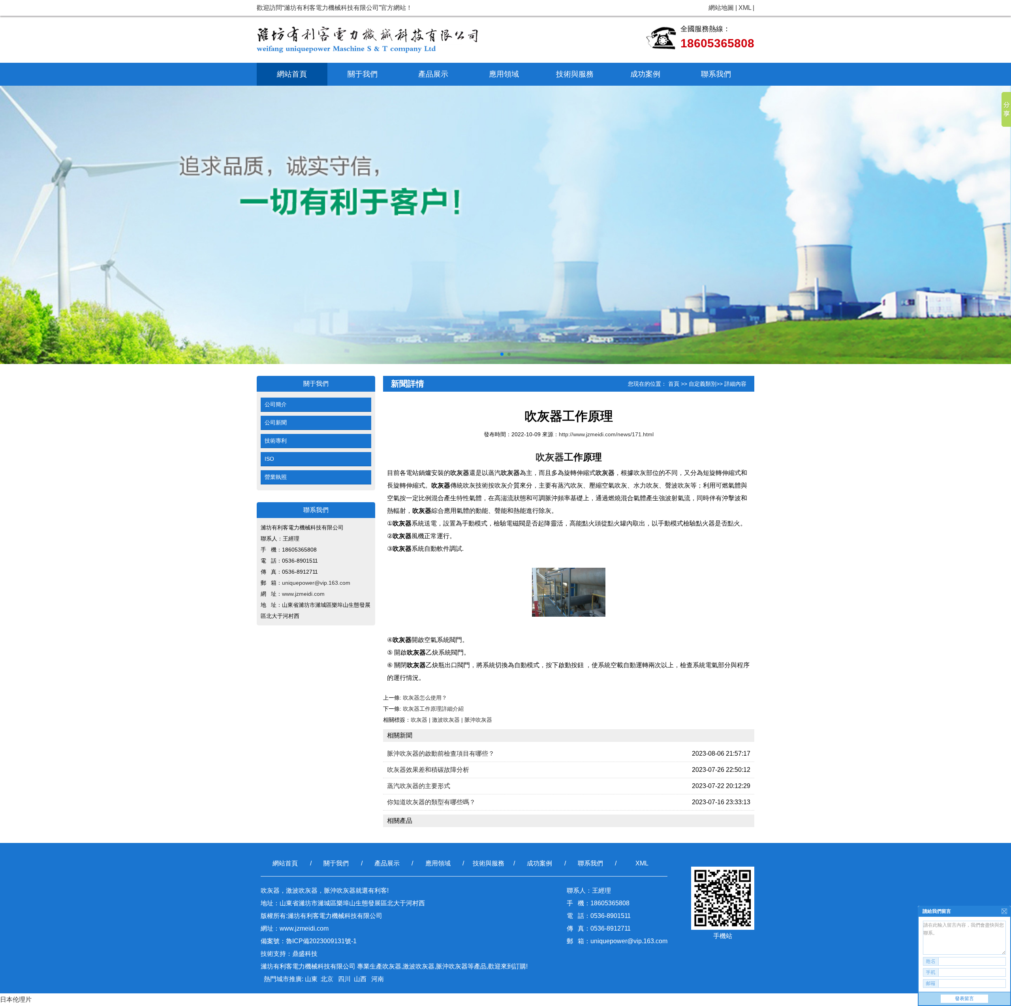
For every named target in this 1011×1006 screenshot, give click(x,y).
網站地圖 (721, 7)
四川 (343, 979)
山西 (360, 979)
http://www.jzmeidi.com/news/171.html (606, 434)
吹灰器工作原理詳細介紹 (433, 709)
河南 (377, 979)
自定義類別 (702, 384)
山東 (311, 979)
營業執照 (276, 477)
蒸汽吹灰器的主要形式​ (418, 786)
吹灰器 (550, 457)
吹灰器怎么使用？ (425, 697)
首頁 (673, 384)
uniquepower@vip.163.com (316, 583)
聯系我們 (716, 74)
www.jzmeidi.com (303, 594)
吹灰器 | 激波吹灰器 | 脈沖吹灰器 (451, 720)
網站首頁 (292, 74)
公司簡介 (276, 404)
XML (745, 7)
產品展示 (433, 74)
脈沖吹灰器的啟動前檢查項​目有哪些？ (440, 753)
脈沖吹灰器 (452, 966)
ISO (269, 459)
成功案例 (645, 74)
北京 (327, 979)
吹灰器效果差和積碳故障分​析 (428, 769)
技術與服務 (575, 74)
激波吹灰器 (418, 966)
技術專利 (276, 440)
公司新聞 (276, 422)
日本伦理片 (16, 999)
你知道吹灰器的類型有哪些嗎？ (431, 802)
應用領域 (504, 74)
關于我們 (363, 74)
